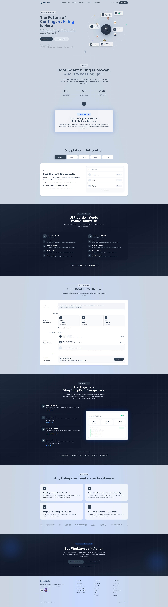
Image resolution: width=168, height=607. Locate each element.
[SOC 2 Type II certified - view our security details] (45, 590)
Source (60, 157)
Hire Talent (79, 583)
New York (87, 455)
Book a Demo (123, 2)
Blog (96, 592)
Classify (72, 157)
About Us (97, 585)
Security (115, 588)
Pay (108, 157)
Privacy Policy (116, 583)
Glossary (115, 592)
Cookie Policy (116, 585)
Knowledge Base (117, 590)
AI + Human (97, 583)
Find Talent (88, 2)
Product (73, 2)
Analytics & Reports (81, 588)
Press (96, 590)
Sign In (116, 2)
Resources (115, 595)
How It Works (81, 2)
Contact (97, 595)
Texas (80, 455)
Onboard (84, 157)
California (74, 455)
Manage (96, 157)
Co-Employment (103, 455)
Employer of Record (65, 455)
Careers (97, 588)
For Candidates (96, 2)
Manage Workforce (81, 585)
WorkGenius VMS (81, 592)
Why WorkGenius (65, 2)
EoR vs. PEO (94, 455)
